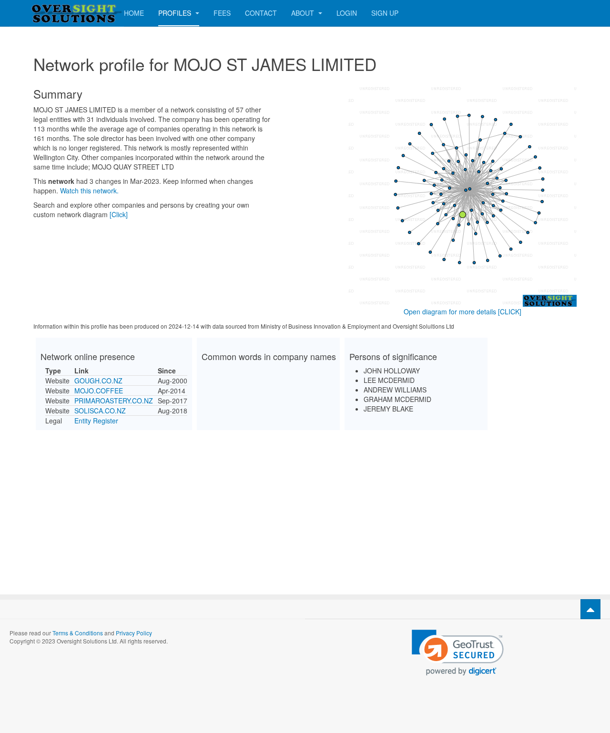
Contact (261, 13)
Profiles (175, 13)
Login (346, 13)
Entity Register (96, 420)
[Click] (119, 214)
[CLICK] (509, 311)
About (303, 13)
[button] (458, 653)
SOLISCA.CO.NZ (100, 410)
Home (134, 13)
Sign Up (384, 13)
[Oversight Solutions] (48, 13)
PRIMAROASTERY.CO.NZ (113, 400)
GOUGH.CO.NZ (98, 380)
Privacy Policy (134, 633)
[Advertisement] (305, 504)
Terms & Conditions (77, 633)
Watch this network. (89, 190)
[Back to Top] (590, 609)
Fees (222, 13)
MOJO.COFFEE (98, 390)
